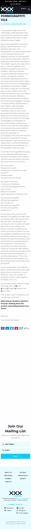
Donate (23, 8)
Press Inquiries (23, 513)
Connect (8, 478)
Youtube (21, 508)
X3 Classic (6, 24)
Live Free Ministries (23, 498)
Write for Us (23, 475)
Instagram (22, 510)
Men (24, 24)
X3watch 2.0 (22, 1)
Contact (8, 482)
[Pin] (16, 328)
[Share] (2, 328)
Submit (15, 456)
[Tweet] (12, 328)
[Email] (21, 328)
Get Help (23, 472)
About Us (8, 472)
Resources (8, 475)
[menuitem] (11, 1)
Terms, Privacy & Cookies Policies (15, 524)
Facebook (9, 508)
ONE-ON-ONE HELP (15, 4)
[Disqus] (15, 353)
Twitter (8, 510)
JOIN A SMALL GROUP (11, 1)
